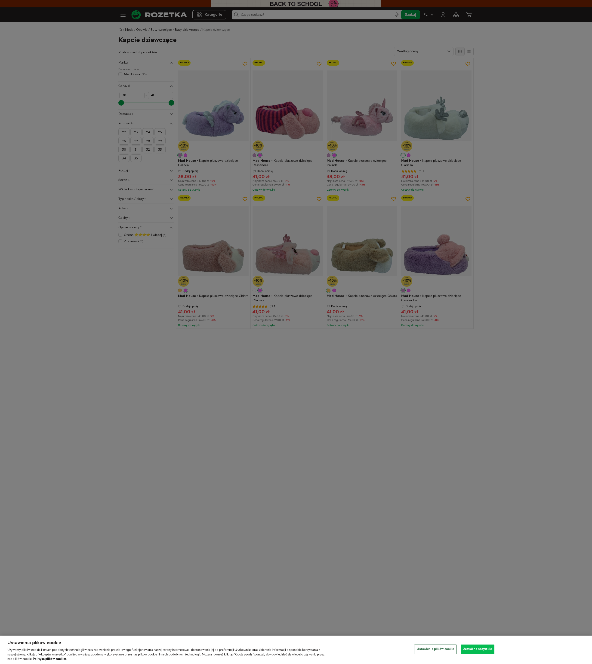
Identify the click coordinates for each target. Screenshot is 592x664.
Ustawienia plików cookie (435, 649)
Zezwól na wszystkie (477, 649)
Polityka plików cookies (50, 659)
